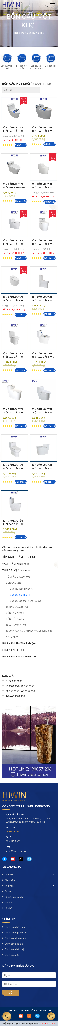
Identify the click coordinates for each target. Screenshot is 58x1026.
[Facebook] (4, 859)
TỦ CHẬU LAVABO (15, 576)
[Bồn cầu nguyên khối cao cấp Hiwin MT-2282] (14, 110)
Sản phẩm (10, 880)
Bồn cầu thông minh (7, 67)
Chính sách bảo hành (15, 927)
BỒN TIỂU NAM (14, 619)
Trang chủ (19, 32)
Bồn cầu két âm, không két (36, 67)
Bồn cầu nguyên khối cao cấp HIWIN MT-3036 (43, 300)
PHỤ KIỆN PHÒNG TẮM (16, 643)
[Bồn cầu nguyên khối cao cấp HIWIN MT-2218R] (43, 167)
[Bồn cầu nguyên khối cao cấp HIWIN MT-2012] (14, 336)
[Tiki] (37, 1016)
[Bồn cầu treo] (50, 58)
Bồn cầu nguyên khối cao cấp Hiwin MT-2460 (14, 300)
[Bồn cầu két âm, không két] (36, 58)
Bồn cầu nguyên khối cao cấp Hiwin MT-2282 (14, 131)
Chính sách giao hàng (16, 932)
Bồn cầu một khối (21, 67)
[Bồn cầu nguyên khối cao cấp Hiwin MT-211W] (43, 223)
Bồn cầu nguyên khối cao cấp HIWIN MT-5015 (14, 468)
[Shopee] (21, 1016)
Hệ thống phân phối (14, 897)
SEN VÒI (10, 637)
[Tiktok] (21, 859)
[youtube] (13, 859)
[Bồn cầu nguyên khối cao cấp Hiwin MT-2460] (14, 280)
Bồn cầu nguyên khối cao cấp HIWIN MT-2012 (14, 357)
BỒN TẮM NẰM (14, 613)
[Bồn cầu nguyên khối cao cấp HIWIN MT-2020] (14, 392)
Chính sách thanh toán (16, 938)
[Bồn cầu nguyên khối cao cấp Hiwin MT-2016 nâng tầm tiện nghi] (43, 448)
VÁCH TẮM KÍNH (12, 563)
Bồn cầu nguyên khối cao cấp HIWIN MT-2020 (14, 412)
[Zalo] (29, 859)
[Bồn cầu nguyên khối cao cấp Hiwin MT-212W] (14, 223)
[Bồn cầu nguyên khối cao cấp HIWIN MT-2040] (43, 336)
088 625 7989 (47, 1023)
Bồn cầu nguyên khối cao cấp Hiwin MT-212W (14, 244)
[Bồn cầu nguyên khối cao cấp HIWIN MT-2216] (43, 392)
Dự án (8, 891)
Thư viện (9, 885)
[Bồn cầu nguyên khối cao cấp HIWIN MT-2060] (14, 503)
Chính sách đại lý (13, 955)
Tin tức (8, 902)
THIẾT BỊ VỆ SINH (13, 570)
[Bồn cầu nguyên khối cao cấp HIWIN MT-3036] (43, 280)
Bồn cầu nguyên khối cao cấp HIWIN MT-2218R (43, 187)
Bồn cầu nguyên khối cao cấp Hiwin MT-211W (43, 244)
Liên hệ (8, 908)
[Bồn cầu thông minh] (7, 58)
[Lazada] (29, 1016)
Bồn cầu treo (50, 66)
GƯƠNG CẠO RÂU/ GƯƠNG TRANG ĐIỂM (26, 631)
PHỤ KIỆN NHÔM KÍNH (16, 656)
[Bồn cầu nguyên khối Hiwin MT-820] (14, 167)
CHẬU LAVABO (13, 625)
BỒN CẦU (11, 582)
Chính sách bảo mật (15, 949)
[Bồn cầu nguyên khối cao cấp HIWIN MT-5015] (14, 448)
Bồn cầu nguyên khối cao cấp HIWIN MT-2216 (43, 412)
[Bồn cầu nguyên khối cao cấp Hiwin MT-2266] (43, 110)
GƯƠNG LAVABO (14, 607)
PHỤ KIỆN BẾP (11, 649)
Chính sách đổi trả (14, 943)
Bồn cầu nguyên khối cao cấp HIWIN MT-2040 (43, 357)
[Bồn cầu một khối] (21, 58)
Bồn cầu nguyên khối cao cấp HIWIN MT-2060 (14, 524)
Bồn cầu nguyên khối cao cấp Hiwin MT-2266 (43, 131)
